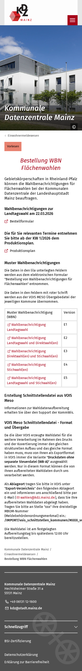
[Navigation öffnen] (72, 20)
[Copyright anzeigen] (72, 126)
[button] (12, 146)
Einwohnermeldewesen (23, 135)
